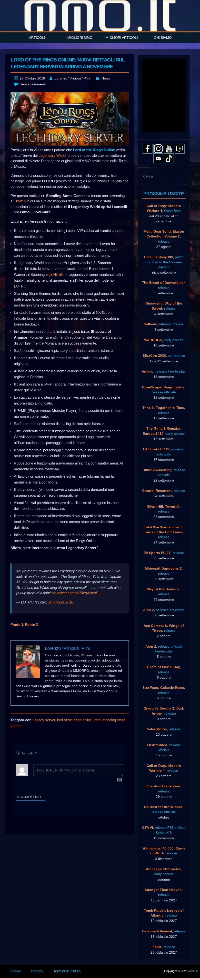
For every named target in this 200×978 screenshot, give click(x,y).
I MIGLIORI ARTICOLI (121, 38)
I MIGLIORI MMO (78, 38)
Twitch (20, 201)
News (105, 78)
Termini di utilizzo (66, 971)
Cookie (15, 971)
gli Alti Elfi (56, 274)
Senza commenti (33, 84)
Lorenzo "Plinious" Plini (72, 78)
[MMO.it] (100, 15)
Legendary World (52, 155)
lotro (97, 720)
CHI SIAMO (163, 38)
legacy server (44, 720)
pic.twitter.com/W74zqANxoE (75, 593)
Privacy (37, 971)
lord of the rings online (74, 720)
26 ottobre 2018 (61, 602)
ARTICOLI (37, 38)
